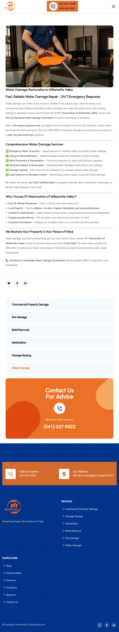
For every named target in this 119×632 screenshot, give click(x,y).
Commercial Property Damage (81, 509)
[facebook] (17, 283)
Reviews (11, 580)
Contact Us (12, 602)
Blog (8, 565)
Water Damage (73, 545)
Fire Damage (72, 538)
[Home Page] (12, 507)
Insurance (11, 587)
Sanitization (71, 523)
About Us (11, 594)
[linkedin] (25, 283)
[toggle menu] (113, 6)
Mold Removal (73, 530)
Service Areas (14, 573)
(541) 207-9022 (60, 426)
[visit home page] (9, 6)
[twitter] (9, 283)
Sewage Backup (74, 516)
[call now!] (59, 408)
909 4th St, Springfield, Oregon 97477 (93, 475)
